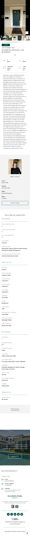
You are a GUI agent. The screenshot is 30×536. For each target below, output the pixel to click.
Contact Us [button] (15, 456)
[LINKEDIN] (15, 514)
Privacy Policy (21, 531)
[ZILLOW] (18, 514)
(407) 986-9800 (8, 485)
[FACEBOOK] (8, 514)
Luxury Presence (15, 524)
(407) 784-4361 (6, 187)
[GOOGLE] (21, 514)
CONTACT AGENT (15, 203)
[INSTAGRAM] (11, 514)
